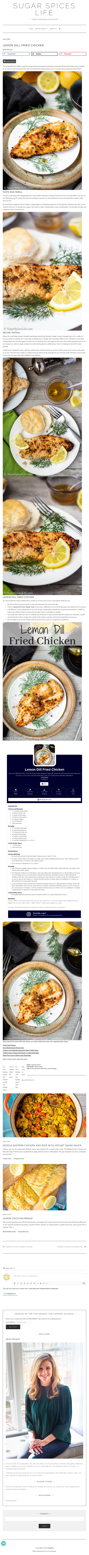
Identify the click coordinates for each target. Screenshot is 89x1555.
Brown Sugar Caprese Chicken (19, 1247)
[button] (41, 777)
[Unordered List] (31, 1283)
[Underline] (21, 1283)
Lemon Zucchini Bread (18, 1218)
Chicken (36, 1066)
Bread (4, 1231)
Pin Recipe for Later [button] (45, 799)
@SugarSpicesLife (43, 915)
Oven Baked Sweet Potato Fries (13, 1048)
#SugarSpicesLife (57, 915)
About (52, 29)
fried (42, 1068)
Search (44, 1526)
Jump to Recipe (10, 61)
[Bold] (14, 1283)
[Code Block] (37, 1283)
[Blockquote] (34, 1283)
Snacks (14, 1231)
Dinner (41, 1066)
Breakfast (9, 1231)
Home (31, 29)
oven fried (50, 1068)
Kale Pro (51, 1548)
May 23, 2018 (6, 1141)
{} (43, 1283)
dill (35, 1068)
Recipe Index (41, 29)
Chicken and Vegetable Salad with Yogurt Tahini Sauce (20, 1050)
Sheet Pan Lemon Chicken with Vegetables (17, 1055)
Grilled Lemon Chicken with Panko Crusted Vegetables (21, 1053)
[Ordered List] (27, 1283)
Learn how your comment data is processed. (43, 1288)
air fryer (32, 1068)
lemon (45, 1068)
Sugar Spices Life (44, 9)
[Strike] (24, 1283)
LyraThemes (52, 1551)
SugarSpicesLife (36, 1064)
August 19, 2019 (7, 1214)
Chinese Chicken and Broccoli (70, 1247)
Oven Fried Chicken (9, 1045)
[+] (47, 1283)
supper (55, 1068)
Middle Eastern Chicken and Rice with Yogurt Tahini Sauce (42, 1145)
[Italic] (18, 1283)
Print (45, 784)
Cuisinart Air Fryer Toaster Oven (24, 607)
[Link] (40, 1283)
